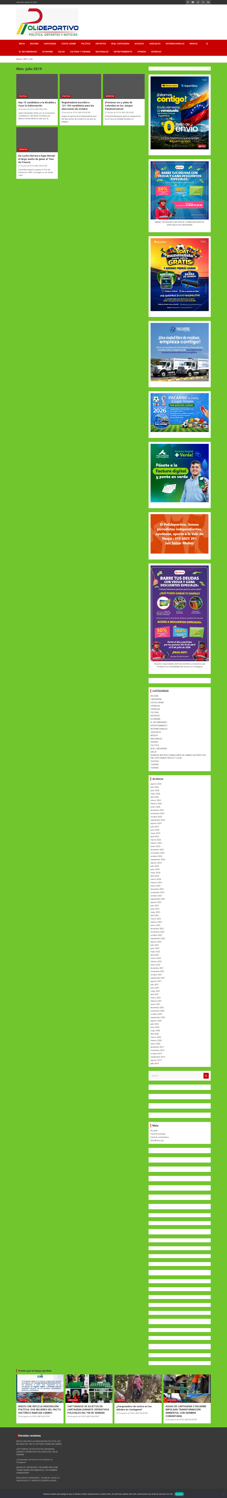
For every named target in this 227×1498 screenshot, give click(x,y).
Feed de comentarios (160, 1137)
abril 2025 (155, 836)
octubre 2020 (156, 1014)
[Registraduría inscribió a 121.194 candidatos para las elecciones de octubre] (80, 86)
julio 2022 (155, 945)
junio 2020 (155, 1027)
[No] (223, 1494)
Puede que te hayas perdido (35, 1370)
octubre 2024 (156, 856)
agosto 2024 (156, 863)
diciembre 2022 (157, 928)
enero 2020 (155, 1044)
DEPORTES (101, 44)
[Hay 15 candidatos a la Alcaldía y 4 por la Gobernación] (37, 86)
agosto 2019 (156, 1060)
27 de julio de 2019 (112, 112)
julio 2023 (155, 905)
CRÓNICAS (156, 52)
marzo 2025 (156, 840)
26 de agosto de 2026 (27, 1416)
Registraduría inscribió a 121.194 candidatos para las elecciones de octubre (78, 105)
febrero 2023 (156, 922)
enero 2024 (155, 886)
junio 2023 (155, 909)
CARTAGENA (50, 44)
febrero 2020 (156, 1040)
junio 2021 (155, 988)
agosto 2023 (156, 902)
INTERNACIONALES (175, 44)
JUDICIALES (155, 44)
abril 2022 (155, 955)
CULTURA (155, 712)
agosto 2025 (156, 823)
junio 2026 (155, 790)
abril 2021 (155, 994)
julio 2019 (155, 1063)
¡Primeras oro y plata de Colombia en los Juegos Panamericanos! (119, 105)
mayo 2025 (155, 833)
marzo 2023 (156, 919)
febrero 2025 (156, 843)
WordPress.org (157, 1140)
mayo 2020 (155, 1030)
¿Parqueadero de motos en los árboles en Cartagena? (134, 1408)
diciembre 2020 (157, 1007)
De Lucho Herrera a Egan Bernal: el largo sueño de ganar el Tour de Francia (36, 159)
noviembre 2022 (157, 932)
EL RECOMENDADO (28, 52)
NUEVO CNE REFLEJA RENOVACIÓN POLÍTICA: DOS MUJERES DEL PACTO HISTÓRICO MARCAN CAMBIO (39, 1409)
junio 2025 (155, 830)
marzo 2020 (156, 1037)
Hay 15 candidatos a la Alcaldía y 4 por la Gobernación (37, 104)
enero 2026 (155, 807)
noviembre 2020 (157, 1011)
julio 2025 (155, 826)
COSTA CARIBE (68, 44)
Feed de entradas (158, 1134)
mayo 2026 (155, 794)
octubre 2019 (156, 1053)
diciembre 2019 (157, 1047)
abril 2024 (155, 876)
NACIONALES (102, 52)
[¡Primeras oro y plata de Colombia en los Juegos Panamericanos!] (124, 86)
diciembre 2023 (157, 889)
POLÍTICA (85, 44)
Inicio (22, 44)
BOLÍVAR (34, 44)
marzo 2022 (156, 958)
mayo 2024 (155, 873)
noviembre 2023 (157, 892)
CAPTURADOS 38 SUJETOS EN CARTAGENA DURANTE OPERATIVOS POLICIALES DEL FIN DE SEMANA (88, 1409)
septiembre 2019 (158, 1057)
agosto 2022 (156, 942)
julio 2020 (155, 1024)
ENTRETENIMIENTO (123, 52)
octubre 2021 (156, 974)
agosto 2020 (156, 1021)
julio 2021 (155, 984)
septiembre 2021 (158, 978)
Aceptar (179, 1494)
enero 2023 (155, 925)
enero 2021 (155, 1004)
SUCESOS (139, 44)
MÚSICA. (194, 44)
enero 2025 (155, 846)
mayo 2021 (155, 991)
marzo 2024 (156, 879)
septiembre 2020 (158, 1017)
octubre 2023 (156, 896)
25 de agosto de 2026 (125, 1413)
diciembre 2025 (157, 810)
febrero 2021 (156, 1001)
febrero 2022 (156, 961)
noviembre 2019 (157, 1050)
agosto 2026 (156, 784)
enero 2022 (155, 965)
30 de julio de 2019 (26, 109)
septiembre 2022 (158, 938)
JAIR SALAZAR (40, 109)
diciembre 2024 (157, 849)
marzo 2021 (156, 998)
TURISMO (155, 764)
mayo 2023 (155, 912)
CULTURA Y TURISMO (80, 52)
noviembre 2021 (157, 971)
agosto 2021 (156, 981)
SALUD (61, 52)
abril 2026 (155, 797)
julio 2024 (155, 866)
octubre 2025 (156, 817)
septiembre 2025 (158, 820)
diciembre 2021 (157, 968)
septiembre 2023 (158, 899)
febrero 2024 (156, 882)
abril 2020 (155, 1034)
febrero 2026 (156, 803)
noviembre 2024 (157, 853)
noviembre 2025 (157, 813)
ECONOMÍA (47, 52)
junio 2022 (155, 948)
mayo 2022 (155, 951)
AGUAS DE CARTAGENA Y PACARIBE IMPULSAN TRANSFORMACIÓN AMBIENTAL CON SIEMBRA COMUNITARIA (186, 1411)
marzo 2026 (156, 800)
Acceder (154, 1130)
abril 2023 (155, 915)
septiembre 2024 (158, 859)
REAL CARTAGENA (120, 44)
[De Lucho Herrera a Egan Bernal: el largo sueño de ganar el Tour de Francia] (37, 139)
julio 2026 (155, 787)
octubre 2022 (156, 935)
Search (206, 1076)
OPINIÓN (142, 52)
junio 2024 (155, 869)
